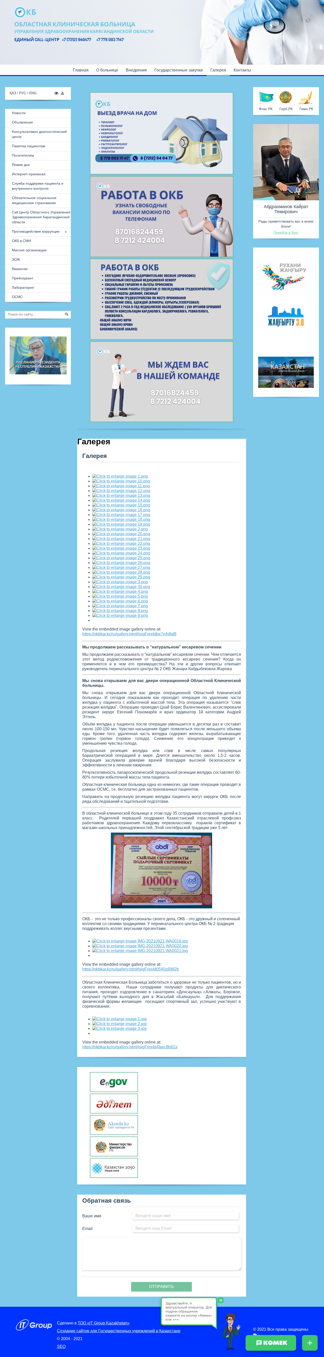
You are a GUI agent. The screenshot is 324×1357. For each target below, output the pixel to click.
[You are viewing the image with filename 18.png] (121, 519)
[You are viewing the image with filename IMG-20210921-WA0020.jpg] (140, 946)
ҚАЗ (13, 93)
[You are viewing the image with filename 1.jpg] (119, 1019)
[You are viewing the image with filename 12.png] (121, 491)
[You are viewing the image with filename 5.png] (120, 596)
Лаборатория (23, 287)
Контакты (242, 70)
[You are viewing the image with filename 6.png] (120, 601)
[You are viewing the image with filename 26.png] (121, 563)
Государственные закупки (178, 70)
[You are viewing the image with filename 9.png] (120, 615)
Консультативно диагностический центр (39, 134)
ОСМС (17, 297)
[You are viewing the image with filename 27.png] (121, 567)
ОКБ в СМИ (21, 241)
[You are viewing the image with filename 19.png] (121, 524)
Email (87, 1228)
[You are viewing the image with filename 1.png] (120, 476)
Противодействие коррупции (35, 231)
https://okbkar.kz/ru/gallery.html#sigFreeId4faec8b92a (129, 1047)
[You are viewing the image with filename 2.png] (120, 529)
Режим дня (21, 165)
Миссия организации (29, 250)
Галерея (218, 70)
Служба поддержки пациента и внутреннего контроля (37, 185)
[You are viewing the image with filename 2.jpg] (119, 1024)
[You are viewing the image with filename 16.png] (121, 510)
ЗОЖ (16, 259)
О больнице (107, 70)
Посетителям (23, 155)
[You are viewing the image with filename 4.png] (120, 591)
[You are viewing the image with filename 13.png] (121, 495)
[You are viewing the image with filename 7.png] (120, 606)
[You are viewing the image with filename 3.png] (120, 582)
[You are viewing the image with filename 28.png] (121, 572)
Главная (81, 70)
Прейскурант (22, 278)
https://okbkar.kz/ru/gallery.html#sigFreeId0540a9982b (130, 969)
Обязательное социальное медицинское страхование (34, 200)
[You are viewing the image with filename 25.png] (121, 558)
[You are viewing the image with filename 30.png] (121, 587)
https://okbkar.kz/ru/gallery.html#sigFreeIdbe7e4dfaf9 (129, 634)
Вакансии (20, 269)
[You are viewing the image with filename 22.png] (121, 543)
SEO (61, 1346)
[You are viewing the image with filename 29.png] (121, 577)
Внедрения (136, 70)
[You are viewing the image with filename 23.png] (121, 548)
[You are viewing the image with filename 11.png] (121, 486)
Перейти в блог (285, 232)
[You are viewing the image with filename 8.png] (120, 611)
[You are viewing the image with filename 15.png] (121, 505)
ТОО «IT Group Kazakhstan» (104, 1323)
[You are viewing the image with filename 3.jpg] (119, 1028)
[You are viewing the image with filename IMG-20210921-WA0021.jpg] (140, 951)
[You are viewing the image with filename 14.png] (121, 500)
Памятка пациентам (28, 146)
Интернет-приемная (29, 174)
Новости (19, 113)
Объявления (22, 122)
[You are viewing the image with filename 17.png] (121, 515)
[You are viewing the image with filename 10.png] (121, 481)
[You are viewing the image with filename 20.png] (121, 534)
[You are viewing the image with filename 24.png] (121, 553)
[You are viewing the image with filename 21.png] (121, 539)
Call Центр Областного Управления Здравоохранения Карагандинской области (41, 217)
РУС (23, 93)
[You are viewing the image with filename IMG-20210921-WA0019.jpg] (140, 941)
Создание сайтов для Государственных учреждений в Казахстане (118, 1331)
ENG (33, 93)
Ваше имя (91, 1216)
